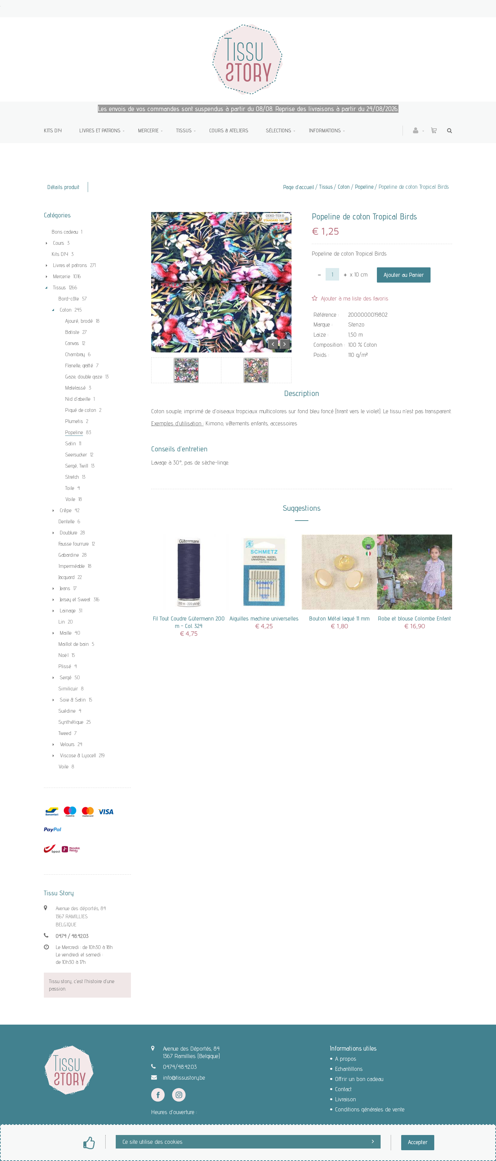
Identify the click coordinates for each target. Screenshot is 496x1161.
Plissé (64, 666)
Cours (58, 243)
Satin (70, 443)
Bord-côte (68, 298)
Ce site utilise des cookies (152, 1141)
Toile (69, 488)
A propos (345, 1058)
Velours (67, 744)
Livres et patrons (99, 130)
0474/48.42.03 (180, 1066)
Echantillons (349, 1068)
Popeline (364, 186)
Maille (66, 633)
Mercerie (148, 130)
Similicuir (68, 688)
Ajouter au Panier (404, 274)
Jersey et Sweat (75, 599)
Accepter (418, 1141)
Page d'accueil (298, 187)
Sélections (278, 130)
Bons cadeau (65, 232)
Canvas (72, 343)
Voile (70, 499)
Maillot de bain (73, 644)
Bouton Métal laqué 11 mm (339, 618)
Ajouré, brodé (79, 321)
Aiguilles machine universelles (264, 618)
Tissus (184, 130)
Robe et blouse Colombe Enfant (414, 618)
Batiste (72, 332)
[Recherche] (448, 130)
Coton (344, 186)
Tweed (64, 733)
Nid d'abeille (77, 399)
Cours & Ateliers (228, 130)
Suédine (67, 711)
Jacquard (66, 577)
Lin (61, 621)
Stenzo (356, 324)
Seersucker (76, 454)
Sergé (66, 677)
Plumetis (74, 421)
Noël (63, 655)
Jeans (65, 588)
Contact (343, 1088)
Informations (325, 130)
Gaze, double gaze (83, 376)
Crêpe (66, 510)
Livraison (345, 1099)
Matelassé (75, 388)
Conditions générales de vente (370, 1109)
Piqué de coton (80, 410)
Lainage (68, 610)
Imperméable (71, 566)
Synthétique (70, 722)
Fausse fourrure (73, 543)
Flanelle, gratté (79, 365)
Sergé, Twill (76, 466)
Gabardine (68, 555)
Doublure (68, 532)
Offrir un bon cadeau (359, 1078)
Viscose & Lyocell (78, 755)
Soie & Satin (73, 699)
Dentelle (66, 521)
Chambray (75, 354)
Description (301, 393)
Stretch (72, 477)
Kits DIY (53, 130)
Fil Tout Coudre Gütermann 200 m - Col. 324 (189, 622)
